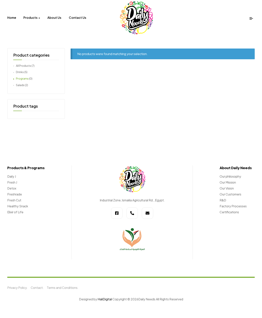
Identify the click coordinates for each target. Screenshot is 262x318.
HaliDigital (105, 299)
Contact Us (77, 18)
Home (11, 18)
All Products (23, 65)
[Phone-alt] (132, 213)
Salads (20, 85)
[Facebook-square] (117, 213)
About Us (54, 18)
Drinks (20, 72)
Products (30, 18)
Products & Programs (25, 168)
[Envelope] (147, 213)
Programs (22, 78)
